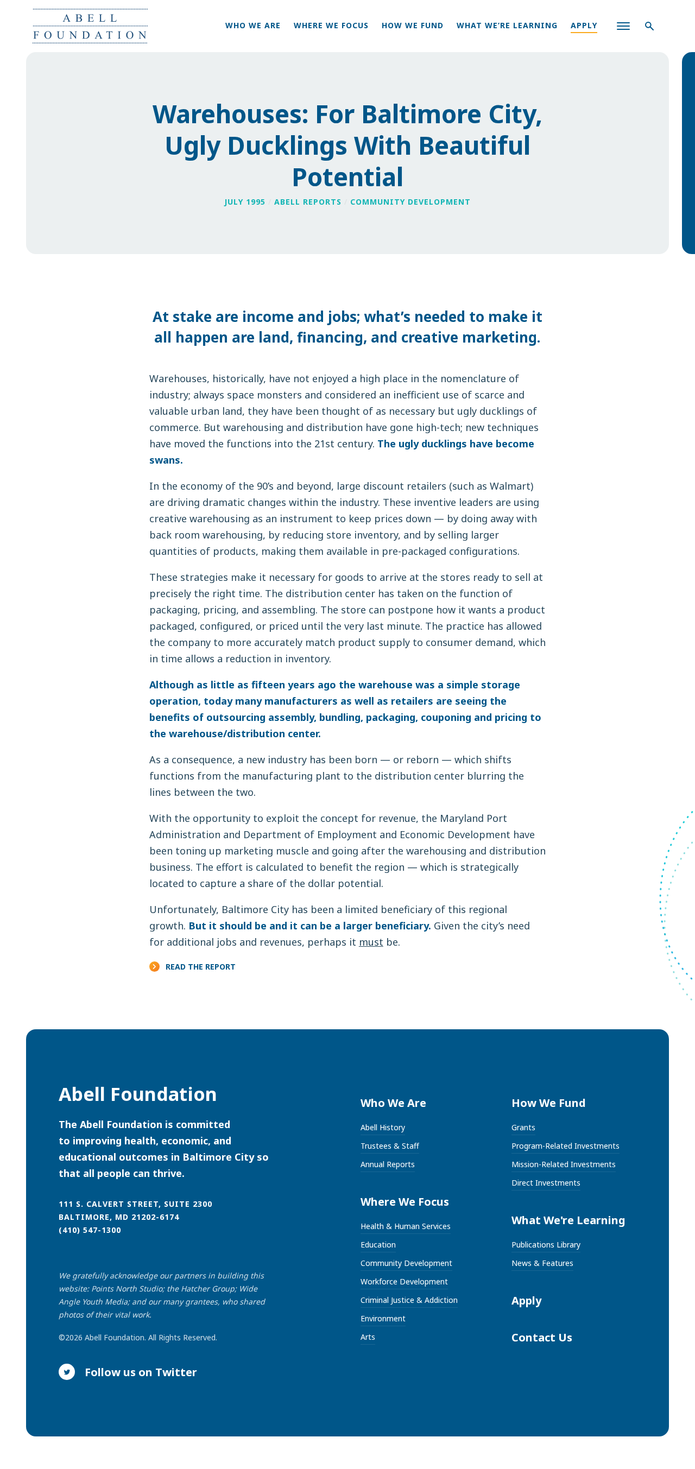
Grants (523, 1127)
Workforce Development (404, 1281)
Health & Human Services (406, 1226)
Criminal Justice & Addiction (409, 1300)
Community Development (406, 1263)
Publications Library (545, 1244)
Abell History (383, 1127)
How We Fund (413, 25)
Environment (383, 1318)
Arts (368, 1337)
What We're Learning (568, 1220)
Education (378, 1244)
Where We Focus (331, 25)
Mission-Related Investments (563, 1164)
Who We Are (253, 25)
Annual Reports (388, 1164)
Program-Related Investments (565, 1146)
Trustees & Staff (390, 1146)
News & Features (542, 1263)
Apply (584, 25)
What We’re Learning (507, 25)
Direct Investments (545, 1182)
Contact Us (541, 1337)
